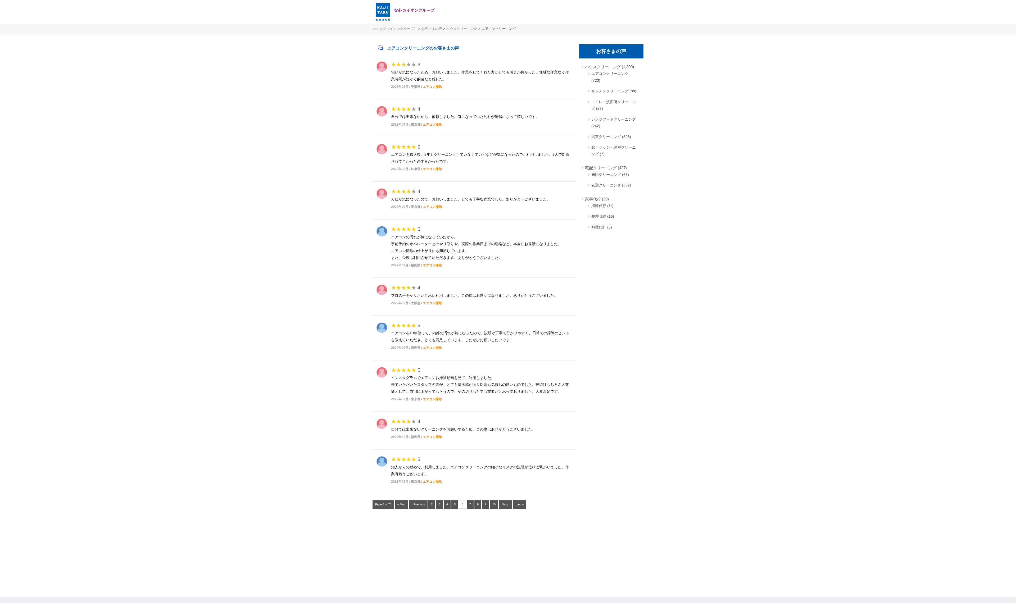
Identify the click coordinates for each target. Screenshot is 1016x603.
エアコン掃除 (432, 86)
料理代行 (598, 227)
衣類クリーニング (606, 185)
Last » (520, 504)
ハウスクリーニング (603, 67)
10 (494, 504)
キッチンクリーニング (609, 91)
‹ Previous (418, 504)
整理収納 (598, 216)
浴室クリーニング (606, 137)
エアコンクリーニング (609, 73)
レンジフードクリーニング (613, 119)
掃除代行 (598, 206)
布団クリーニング (606, 174)
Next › (506, 504)
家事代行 (593, 199)
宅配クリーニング (601, 168)
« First (401, 504)
